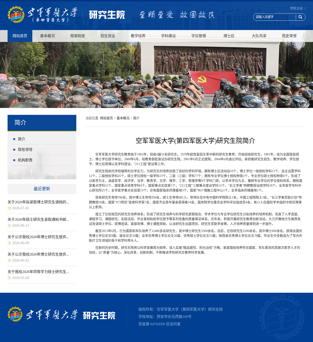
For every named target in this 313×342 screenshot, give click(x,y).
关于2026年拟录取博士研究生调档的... (38, 202)
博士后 (228, 36)
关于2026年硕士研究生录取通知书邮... (38, 219)
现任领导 (25, 150)
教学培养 (138, 36)
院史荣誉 (289, 36)
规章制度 (77, 36)
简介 (21, 139)
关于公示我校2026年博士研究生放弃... (38, 237)
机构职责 (25, 160)
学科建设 (168, 36)
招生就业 (108, 36)
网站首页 (20, 36)
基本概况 (47, 36)
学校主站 (296, 8)
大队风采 (259, 36)
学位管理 (198, 36)
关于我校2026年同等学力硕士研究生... (38, 272)
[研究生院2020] (66, 22)
